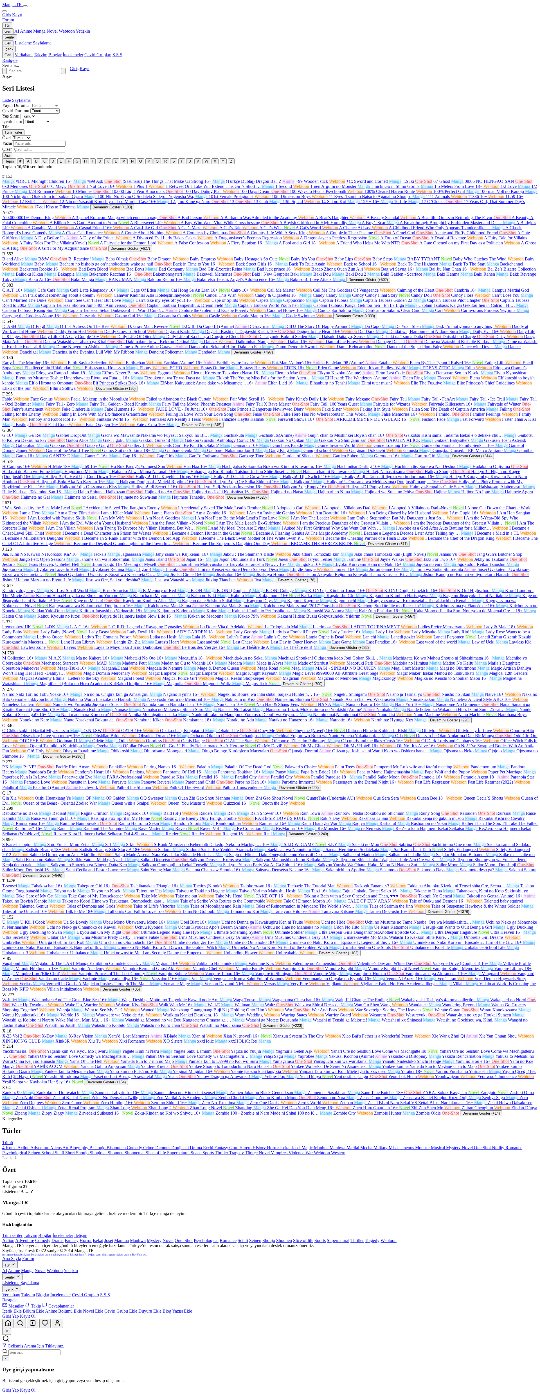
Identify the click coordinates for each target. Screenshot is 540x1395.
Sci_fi (243, 1240)
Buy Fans (137, 1254)
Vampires (280, 1152)
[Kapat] (6, 1331)
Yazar (7, 143)
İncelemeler (73, 54)
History (260, 1147)
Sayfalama (42, 42)
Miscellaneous (402, 1147)
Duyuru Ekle (149, 1311)
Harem (246, 1147)
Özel (6, 137)
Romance (513, 1147)
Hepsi (9, 161)
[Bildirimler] (45, 1323)
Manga (39, 31)
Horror (273, 1147)
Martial (353, 1147)
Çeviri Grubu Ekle (120, 1311)
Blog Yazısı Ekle (177, 1311)
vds (145, 1254)
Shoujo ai (99, 1152)
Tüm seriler (12, 1235)
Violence (297, 1152)
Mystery (454, 1147)
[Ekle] (32, 1323)
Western (338, 1152)
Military (381, 1147)
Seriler (9, 37)
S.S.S (117, 54)
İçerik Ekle (12, 1311)
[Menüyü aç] (25, 6)
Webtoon (67, 31)
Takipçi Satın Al (78, 1254)
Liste (7, 100)
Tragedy (237, 1152)
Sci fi (60, 1152)
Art (65, 1147)
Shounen (116, 1152)
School (48, 1152)
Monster (423, 1147)
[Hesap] (57, 1323)
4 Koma (9, 1147)
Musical (438, 1147)
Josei (297, 1147)
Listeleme (23, 42)
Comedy (135, 1147)
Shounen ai (135, 1152)
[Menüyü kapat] (4, 11)
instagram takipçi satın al (118, 1254)
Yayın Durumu (15, 105)
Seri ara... (10, 65)
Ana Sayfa (11, 1258)
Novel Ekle (93, 1311)
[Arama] (20, 1323)
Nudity (498, 1147)
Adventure (40, 1147)
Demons (163, 1147)
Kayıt (17, 14)
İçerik (9, 49)
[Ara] (63, 71)
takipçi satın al (61, 1254)
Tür (7, 25)
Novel (52, 31)
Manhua (322, 1147)
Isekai (286, 1147)
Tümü (7, 1142)
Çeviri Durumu (15, 110)
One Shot (483, 1147)
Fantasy (221, 1147)
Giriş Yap (10, 1316)
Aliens (56, 1147)
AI (16, 31)
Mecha (367, 1147)
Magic (308, 1147)
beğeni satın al (96, 1254)
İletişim (80, 1235)
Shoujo (83, 1152)
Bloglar (55, 54)
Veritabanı (24, 54)
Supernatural (179, 1152)
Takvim (40, 54)
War (309, 1152)
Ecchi (208, 1147)
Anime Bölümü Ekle (63, 1311)
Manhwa (338, 1147)
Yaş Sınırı (10, 116)
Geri (7, 31)
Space (196, 1152)
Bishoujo (98, 1147)
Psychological (15, 1152)
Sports (208, 1152)
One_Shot (184, 1240)
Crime (149, 1147)
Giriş (6, 14)
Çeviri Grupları (97, 54)
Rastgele (9, 60)
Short (70, 1152)
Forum (8, 19)
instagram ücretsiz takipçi (16, 1254)
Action (23, 1147)
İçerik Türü (12, 121)
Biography (79, 1147)
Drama (196, 1147)
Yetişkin (83, 31)
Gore (234, 1147)
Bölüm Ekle (33, 1311)
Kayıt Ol (27, 1316)
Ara (7, 155)
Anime (26, 31)
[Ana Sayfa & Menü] (8, 1323)
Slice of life (156, 1152)
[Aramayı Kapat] (4, 71)
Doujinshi (180, 1147)
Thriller (222, 1152)
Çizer (7, 149)
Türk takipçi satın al (42, 1254)
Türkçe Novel (258, 1152)
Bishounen (117, 1147)
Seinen (34, 1152)
